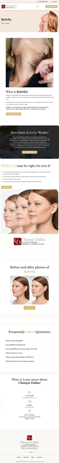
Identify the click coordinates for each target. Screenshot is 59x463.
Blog (32, 457)
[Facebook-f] (25, 452)
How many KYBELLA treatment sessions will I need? (21, 349)
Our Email (29, 395)
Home (2, 23)
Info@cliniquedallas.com (29, 397)
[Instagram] (28, 452)
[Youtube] (31, 452)
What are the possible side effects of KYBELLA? (20, 357)
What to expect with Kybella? (14, 340)
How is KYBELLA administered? (15, 345)
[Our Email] (29, 392)
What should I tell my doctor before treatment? (20, 361)
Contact (39, 457)
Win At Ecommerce (40, 461)
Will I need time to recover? (14, 353)
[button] (37, 6)
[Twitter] (34, 452)
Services (26, 457)
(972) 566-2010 (29, 407)
